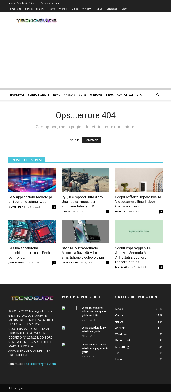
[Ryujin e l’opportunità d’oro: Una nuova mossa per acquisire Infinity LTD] (85, 180)
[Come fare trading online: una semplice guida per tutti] (70, 313)
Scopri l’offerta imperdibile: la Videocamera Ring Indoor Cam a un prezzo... (138, 201)
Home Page (14, 8)
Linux (99, 8)
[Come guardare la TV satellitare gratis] (70, 331)
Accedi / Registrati (51, 2)
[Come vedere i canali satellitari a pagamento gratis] (70, 348)
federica (120, 211)
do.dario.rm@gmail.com (40, 364)
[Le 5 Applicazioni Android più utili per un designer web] (32, 180)
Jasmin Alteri (16, 262)
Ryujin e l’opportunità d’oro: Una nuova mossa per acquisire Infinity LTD (83, 201)
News (52, 8)
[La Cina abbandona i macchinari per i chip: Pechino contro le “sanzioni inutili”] (32, 231)
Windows (87, 8)
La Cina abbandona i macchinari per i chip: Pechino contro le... (31, 252)
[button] (158, 95)
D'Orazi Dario (16, 206)
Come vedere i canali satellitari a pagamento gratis (95, 348)
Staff (124, 8)
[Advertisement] (85, 58)
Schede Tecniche (35, 8)
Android (63, 8)
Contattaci (112, 8)
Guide (75, 8)
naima (66, 211)
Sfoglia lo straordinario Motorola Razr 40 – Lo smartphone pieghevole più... (84, 252)
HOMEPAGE (91, 140)
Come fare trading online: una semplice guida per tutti (94, 311)
